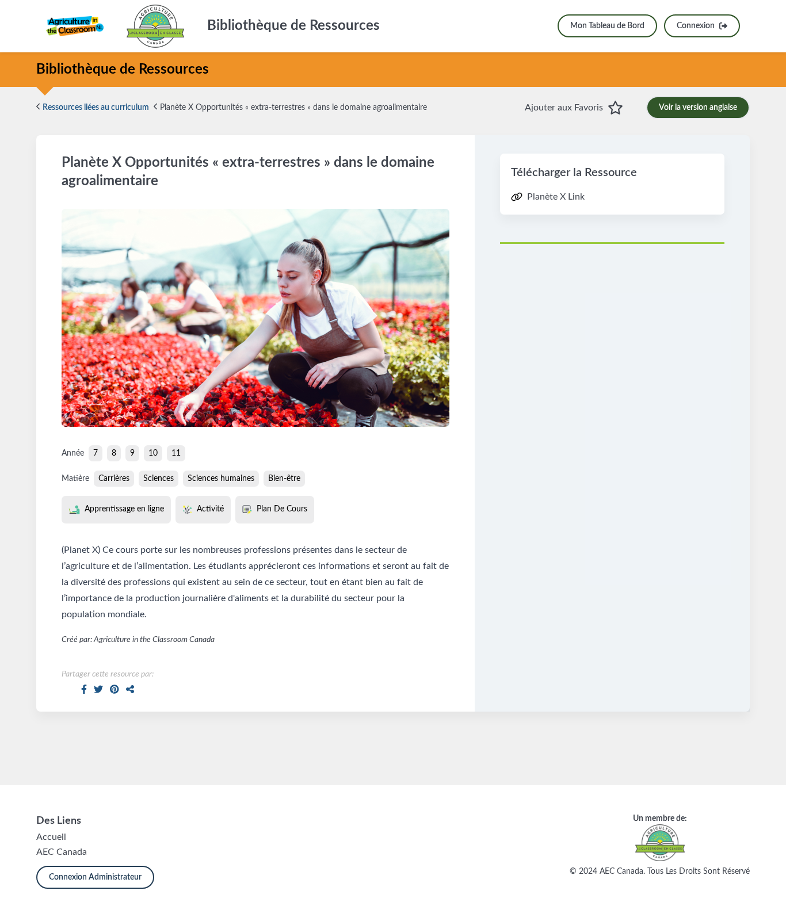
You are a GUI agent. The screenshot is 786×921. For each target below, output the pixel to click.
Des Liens (58, 821)
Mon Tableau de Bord (607, 26)
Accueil (51, 837)
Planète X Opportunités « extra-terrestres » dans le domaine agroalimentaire (292, 108)
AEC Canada (61, 852)
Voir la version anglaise (698, 108)
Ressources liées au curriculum (95, 108)
